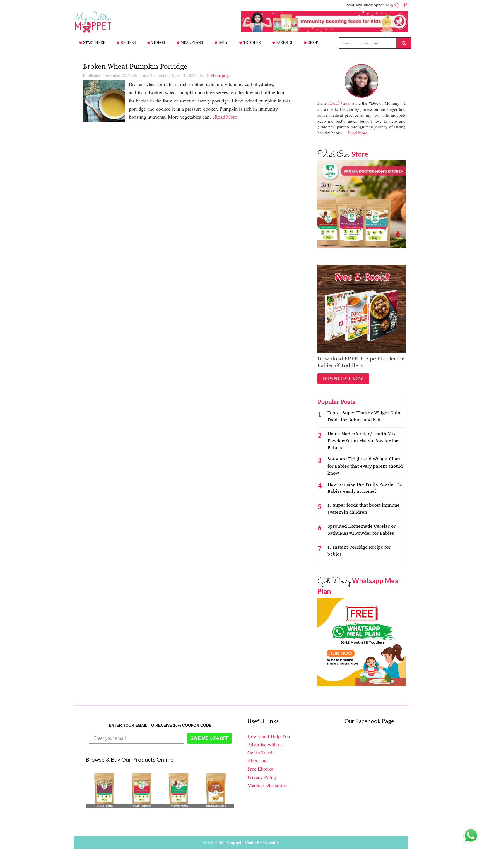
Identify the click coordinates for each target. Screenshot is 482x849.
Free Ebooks (260, 768)
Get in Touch (260, 752)
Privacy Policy (262, 777)
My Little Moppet (101, 22)
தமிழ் (394, 5)
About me (257, 760)
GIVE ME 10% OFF (209, 738)
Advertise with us (265, 744)
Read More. (358, 132)
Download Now (343, 378)
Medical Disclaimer (267, 785)
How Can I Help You (268, 736)
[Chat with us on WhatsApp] (471, 836)
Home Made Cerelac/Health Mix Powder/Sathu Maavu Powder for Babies (362, 440)
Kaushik (271, 842)
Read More (226, 116)
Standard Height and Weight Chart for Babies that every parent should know (365, 465)
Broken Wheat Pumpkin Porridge (135, 66)
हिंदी (405, 5)
